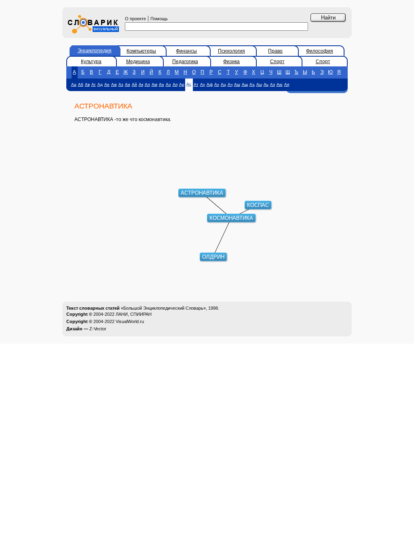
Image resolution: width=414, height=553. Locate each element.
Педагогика (185, 61)
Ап (175, 84)
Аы (259, 84)
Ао (168, 84)
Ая (286, 84)
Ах (216, 84)
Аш (237, 84)
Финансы (186, 51)
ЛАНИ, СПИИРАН (134, 314)
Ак (141, 84)
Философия (319, 51)
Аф (210, 84)
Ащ (245, 84)
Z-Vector (97, 328)
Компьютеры (141, 51)
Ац (223, 84)
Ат (196, 84)
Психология (231, 51)
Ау (202, 84)
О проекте (135, 18)
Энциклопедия (95, 50)
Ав (87, 84)
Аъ (252, 84)
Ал (147, 84)
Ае (107, 84)
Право (275, 51)
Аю (280, 84)
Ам (154, 84)
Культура (91, 61)
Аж (114, 84)
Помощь (159, 18)
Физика (231, 61)
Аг (93, 84)
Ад (100, 84)
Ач (230, 84)
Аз (120, 84)
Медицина (138, 61)
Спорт (277, 61)
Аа (73, 84)
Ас (188, 84)
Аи (127, 84)
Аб (80, 84)
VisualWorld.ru (130, 321)
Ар (181, 84)
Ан (161, 84)
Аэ (272, 84)
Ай (134, 84)
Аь (266, 84)
